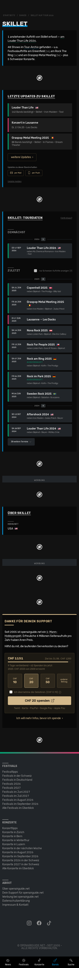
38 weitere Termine (20, 442)
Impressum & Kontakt (15, 904)
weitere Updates (21, 157)
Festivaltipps (10, 771)
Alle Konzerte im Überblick (18, 868)
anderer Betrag (64, 680)
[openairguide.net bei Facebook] (39, 923)
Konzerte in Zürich (13, 832)
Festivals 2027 (11, 788)
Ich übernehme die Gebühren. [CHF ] (36, 692)
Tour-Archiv (31, 47)
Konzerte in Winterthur (15, 840)
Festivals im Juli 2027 (15, 796)
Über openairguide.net (16, 888)
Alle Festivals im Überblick (18, 808)
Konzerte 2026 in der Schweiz (20, 860)
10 (15, 681)
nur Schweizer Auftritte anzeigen (55, 271)
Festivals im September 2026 (20, 804)
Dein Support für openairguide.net (23, 892)
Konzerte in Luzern (13, 844)
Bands (22, 15)
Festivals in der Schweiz (17, 775)
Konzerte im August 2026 (17, 852)
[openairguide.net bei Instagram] (29, 923)
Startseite (9, 15)
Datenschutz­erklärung (16, 900)
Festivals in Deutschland (17, 779)
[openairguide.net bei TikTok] (49, 923)
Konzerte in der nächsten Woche (22, 848)
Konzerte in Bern (12, 836)
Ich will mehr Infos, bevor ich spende (38, 718)
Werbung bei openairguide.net (20, 896)
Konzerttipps (10, 828)
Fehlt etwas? (66, 218)
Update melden (14, 182)
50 (48, 681)
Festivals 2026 (11, 783)
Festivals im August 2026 (17, 800)
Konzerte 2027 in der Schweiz (20, 864)
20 (31, 681)
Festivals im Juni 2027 (16, 792)
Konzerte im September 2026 (20, 856)
